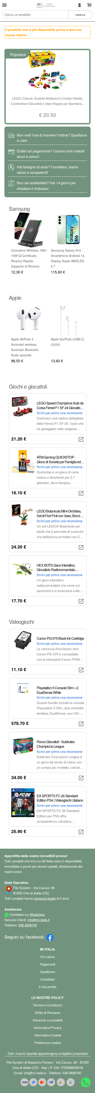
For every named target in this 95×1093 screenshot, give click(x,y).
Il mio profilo (47, 986)
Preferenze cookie (47, 1042)
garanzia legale (45, 898)
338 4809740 (27, 925)
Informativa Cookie (47, 1035)
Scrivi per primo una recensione (59, 412)
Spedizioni (47, 971)
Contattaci (47, 979)
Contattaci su (27, 914)
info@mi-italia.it (38, 919)
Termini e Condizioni (47, 1005)
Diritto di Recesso (47, 1012)
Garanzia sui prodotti (48, 1020)
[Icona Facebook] (49, 937)
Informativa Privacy (48, 1027)
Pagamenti (47, 964)
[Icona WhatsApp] (86, 1083)
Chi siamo (47, 956)
